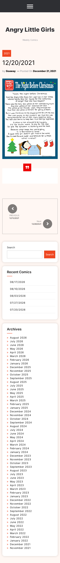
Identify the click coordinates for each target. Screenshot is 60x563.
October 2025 (19, 374)
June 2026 (17, 345)
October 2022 (19, 507)
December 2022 (20, 500)
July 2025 (16, 385)
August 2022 (18, 514)
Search (11, 247)
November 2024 (20, 415)
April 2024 (17, 440)
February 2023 (19, 492)
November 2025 (20, 370)
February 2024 (19, 448)
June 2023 (17, 477)
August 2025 (18, 381)
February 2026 (19, 359)
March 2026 (18, 356)
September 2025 (21, 378)
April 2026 (17, 352)
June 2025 (17, 389)
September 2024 (21, 422)
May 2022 (16, 525)
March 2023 (18, 488)
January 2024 (19, 452)
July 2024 (16, 429)
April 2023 (17, 485)
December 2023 (20, 455)
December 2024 (20, 411)
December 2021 (20, 544)
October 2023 (19, 463)
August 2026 (18, 337)
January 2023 (19, 496)
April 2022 (17, 529)
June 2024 (17, 433)
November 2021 (20, 547)
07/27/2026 (17, 302)
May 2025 (16, 392)
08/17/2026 (17, 281)
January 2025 (19, 407)
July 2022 (16, 518)
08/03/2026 (18, 295)
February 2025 (19, 404)
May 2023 (16, 481)
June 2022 (17, 522)
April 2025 (17, 396)
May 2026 (16, 348)
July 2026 (16, 341)
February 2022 (19, 536)
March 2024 (18, 444)
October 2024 (19, 418)
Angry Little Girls (30, 29)
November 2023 (20, 459)
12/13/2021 (14, 218)
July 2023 (16, 474)
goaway (11, 71)
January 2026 (19, 363)
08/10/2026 (17, 288)
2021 (7, 53)
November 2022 (20, 503)
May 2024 (16, 437)
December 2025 (20, 367)
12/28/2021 (36, 224)
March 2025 (18, 400)
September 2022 (21, 511)
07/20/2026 (18, 309)
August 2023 (18, 470)
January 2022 (19, 540)
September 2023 (21, 466)
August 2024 (18, 426)
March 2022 (18, 533)
